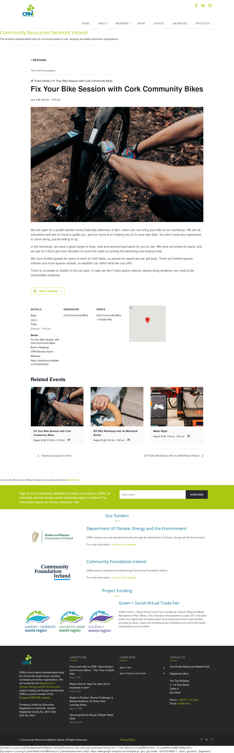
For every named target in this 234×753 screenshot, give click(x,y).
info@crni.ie (183, 703)
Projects (203, 23)
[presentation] (57, 406)
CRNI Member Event (42, 351)
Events (159, 23)
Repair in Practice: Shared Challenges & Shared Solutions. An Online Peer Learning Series (91, 701)
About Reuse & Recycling (133, 673)
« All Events (38, 60)
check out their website (123, 577)
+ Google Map (104, 319)
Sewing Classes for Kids (56, 456)
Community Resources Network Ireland (43, 32)
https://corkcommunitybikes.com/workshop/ (45, 362)
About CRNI (125, 667)
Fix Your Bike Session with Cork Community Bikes (45, 341)
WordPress (74, 480)
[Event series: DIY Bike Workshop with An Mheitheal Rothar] (128, 440)
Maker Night (160, 431)
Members (122, 23)
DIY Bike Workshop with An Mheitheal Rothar (172, 456)
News (141, 23)
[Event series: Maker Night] (188, 436)
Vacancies (180, 23)
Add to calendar (48, 291)
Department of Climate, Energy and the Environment (39, 684)
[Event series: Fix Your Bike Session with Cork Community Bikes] (68, 440)
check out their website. (124, 544)
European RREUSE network (34, 697)
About (102, 23)
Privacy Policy (127, 739)
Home (86, 23)
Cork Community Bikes (76, 315)
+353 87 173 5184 (188, 699)
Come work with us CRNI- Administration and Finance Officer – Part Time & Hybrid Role (92, 670)
